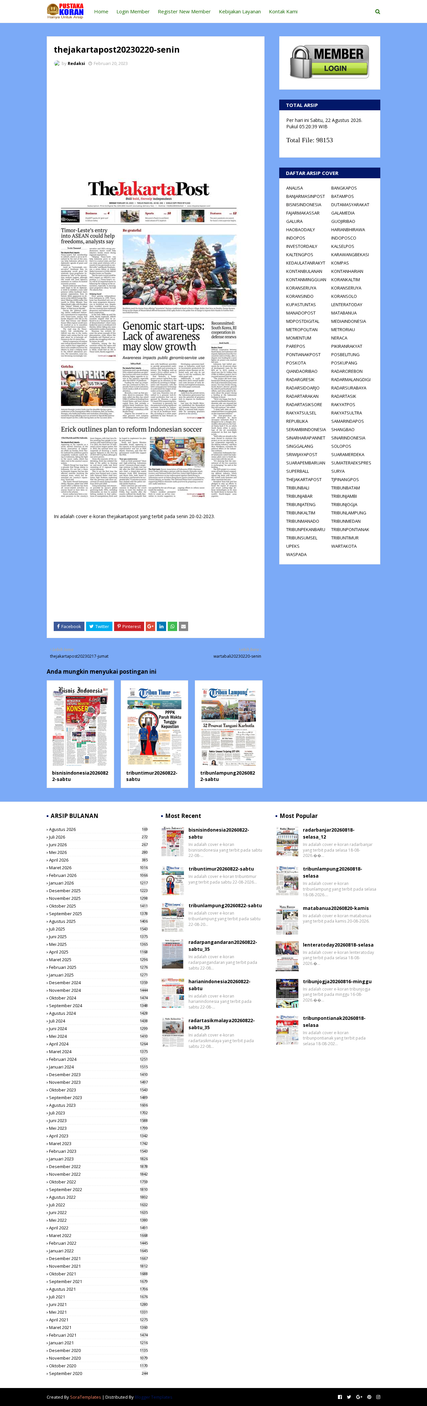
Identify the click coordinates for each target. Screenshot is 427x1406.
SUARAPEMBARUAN (305, 463)
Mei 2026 (98, 852)
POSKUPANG (344, 363)
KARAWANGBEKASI (350, 255)
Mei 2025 (98, 944)
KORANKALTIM (345, 280)
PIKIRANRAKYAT (346, 346)
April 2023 (98, 1136)
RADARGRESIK (300, 379)
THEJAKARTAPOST (304, 479)
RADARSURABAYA (348, 388)
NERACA (339, 338)
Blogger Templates (153, 1397)
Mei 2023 (98, 1128)
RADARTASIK (343, 396)
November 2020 (98, 1358)
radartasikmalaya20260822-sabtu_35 (221, 1024)
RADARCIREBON (347, 371)
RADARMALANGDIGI (351, 379)
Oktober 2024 (98, 998)
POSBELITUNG (345, 354)
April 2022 (98, 1228)
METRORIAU (343, 330)
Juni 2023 (98, 1120)
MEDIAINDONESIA (348, 321)
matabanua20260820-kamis (336, 908)
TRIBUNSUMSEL (301, 538)
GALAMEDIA (343, 213)
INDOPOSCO (343, 238)
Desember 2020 (98, 1350)
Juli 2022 (98, 1205)
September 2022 (98, 1189)
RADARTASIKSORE (304, 404)
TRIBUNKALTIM (300, 513)
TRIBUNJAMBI (344, 496)
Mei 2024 (98, 1036)
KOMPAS (340, 263)
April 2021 (98, 1320)
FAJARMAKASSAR (303, 213)
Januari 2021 (98, 1343)
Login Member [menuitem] (133, 11)
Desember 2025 (98, 891)
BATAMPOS (342, 196)
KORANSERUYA (301, 288)
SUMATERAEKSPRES (351, 463)
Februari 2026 (98, 875)
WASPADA (296, 554)
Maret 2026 (98, 868)
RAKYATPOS (343, 404)
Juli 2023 (98, 1113)
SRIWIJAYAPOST (301, 454)
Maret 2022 (98, 1235)
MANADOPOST (301, 313)
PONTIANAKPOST (303, 354)
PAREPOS (295, 346)
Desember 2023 (98, 1074)
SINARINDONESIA (348, 438)
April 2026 (98, 860)
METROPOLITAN (302, 330)
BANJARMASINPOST (305, 196)
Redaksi (76, 63)
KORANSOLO (344, 296)
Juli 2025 (98, 929)
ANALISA (294, 188)
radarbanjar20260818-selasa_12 (329, 833)
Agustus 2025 (98, 921)
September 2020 (98, 1373)
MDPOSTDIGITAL (302, 321)
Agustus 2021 (98, 1289)
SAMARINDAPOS (347, 421)
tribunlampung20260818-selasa (332, 872)
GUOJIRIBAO (343, 221)
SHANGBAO (343, 429)
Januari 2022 (98, 1251)
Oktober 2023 (98, 1090)
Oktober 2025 (98, 906)
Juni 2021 (98, 1304)
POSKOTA (296, 363)
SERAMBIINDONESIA (306, 429)
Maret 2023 (98, 1143)
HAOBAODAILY (300, 230)
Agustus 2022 (98, 1197)
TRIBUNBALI (297, 488)
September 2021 (98, 1281)
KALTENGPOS (299, 255)
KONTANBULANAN (304, 271)
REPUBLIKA (297, 421)
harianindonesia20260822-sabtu (219, 985)
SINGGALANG (299, 446)
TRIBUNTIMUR (345, 538)
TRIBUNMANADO (302, 521)
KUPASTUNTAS (301, 305)
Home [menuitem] (101, 11)
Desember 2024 (98, 983)
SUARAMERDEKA (347, 454)
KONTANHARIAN (347, 271)
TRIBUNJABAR (299, 496)
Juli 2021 (98, 1297)
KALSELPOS (342, 246)
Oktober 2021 (98, 1274)
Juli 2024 (98, 1021)
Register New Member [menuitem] (184, 11)
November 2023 (98, 1082)
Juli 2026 (98, 837)
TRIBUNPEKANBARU (305, 529)
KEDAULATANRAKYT (305, 263)
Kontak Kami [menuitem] (283, 11)
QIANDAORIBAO (302, 371)
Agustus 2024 (98, 1013)
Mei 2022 (98, 1220)
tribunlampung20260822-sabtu (225, 905)
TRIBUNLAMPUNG (348, 513)
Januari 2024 (98, 1067)
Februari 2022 (98, 1243)
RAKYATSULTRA (346, 413)
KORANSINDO (300, 296)
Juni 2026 (98, 845)
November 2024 (98, 990)
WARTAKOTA (344, 546)
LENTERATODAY (346, 305)
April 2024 (98, 1044)
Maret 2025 (98, 960)
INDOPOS (295, 238)
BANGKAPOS (344, 188)
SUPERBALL (297, 471)
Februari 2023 (98, 1151)
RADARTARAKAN (302, 396)
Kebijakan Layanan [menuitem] (240, 11)
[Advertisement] (156, 121)
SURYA (338, 471)
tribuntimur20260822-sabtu (221, 869)
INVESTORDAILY (301, 246)
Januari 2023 (98, 1159)
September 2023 (98, 1097)
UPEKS (293, 546)
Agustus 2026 (98, 829)
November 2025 (98, 898)
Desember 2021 (98, 1258)
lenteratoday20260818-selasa (338, 945)
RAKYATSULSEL (301, 413)
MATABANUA (344, 313)
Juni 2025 (98, 937)
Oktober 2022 (98, 1182)
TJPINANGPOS (345, 479)
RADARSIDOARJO (303, 388)
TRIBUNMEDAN (346, 521)
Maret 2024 (98, 1051)
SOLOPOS (341, 446)
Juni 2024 (98, 1029)
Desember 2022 (98, 1166)
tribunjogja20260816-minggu (337, 981)
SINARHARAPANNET (305, 438)
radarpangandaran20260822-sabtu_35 (222, 945)
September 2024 (98, 1006)
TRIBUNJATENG (301, 504)
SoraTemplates (85, 1397)
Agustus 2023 (98, 1105)
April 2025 (98, 952)
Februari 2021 (98, 1335)
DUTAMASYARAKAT (350, 205)
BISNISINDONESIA (303, 205)
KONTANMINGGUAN (306, 280)
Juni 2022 (98, 1212)
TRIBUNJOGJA (344, 504)
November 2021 (98, 1266)
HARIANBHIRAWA (348, 230)
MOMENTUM (298, 338)
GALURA (294, 221)
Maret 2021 (98, 1327)
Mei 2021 (98, 1312)
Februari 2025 (98, 967)
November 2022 (98, 1174)
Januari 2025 (98, 975)
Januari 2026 (98, 883)
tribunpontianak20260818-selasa (334, 1021)
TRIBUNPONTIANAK (350, 529)
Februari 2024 (98, 1059)
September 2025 (98, 914)
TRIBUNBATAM (345, 488)
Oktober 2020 (98, 1366)
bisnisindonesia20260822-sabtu (218, 833)
